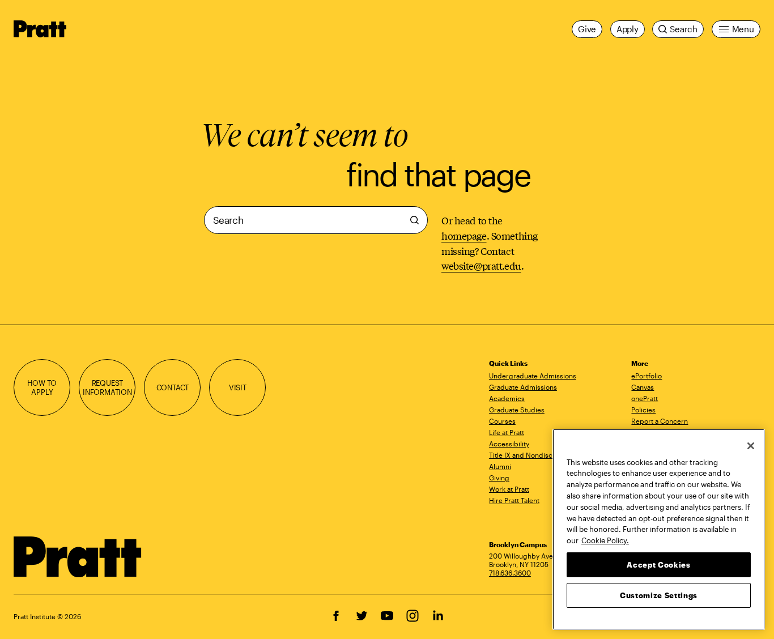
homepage (464, 235)
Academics (507, 398)
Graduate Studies (517, 410)
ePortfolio (646, 376)
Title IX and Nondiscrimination (536, 455)
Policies (643, 410)
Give (587, 29)
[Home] (78, 556)
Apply (627, 29)
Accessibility (509, 444)
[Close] (750, 445)
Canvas (642, 387)
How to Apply (42, 387)
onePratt (644, 398)
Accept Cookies (658, 564)
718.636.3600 (510, 573)
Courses (502, 421)
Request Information (107, 387)
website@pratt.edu (481, 265)
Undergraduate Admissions (532, 376)
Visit (237, 387)
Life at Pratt (506, 432)
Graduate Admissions (523, 387)
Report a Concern (659, 421)
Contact (172, 387)
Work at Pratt (509, 489)
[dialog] (316, 240)
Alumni (500, 466)
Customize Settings (659, 594)
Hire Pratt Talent (514, 500)
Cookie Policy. (605, 539)
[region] (658, 529)
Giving (499, 478)
